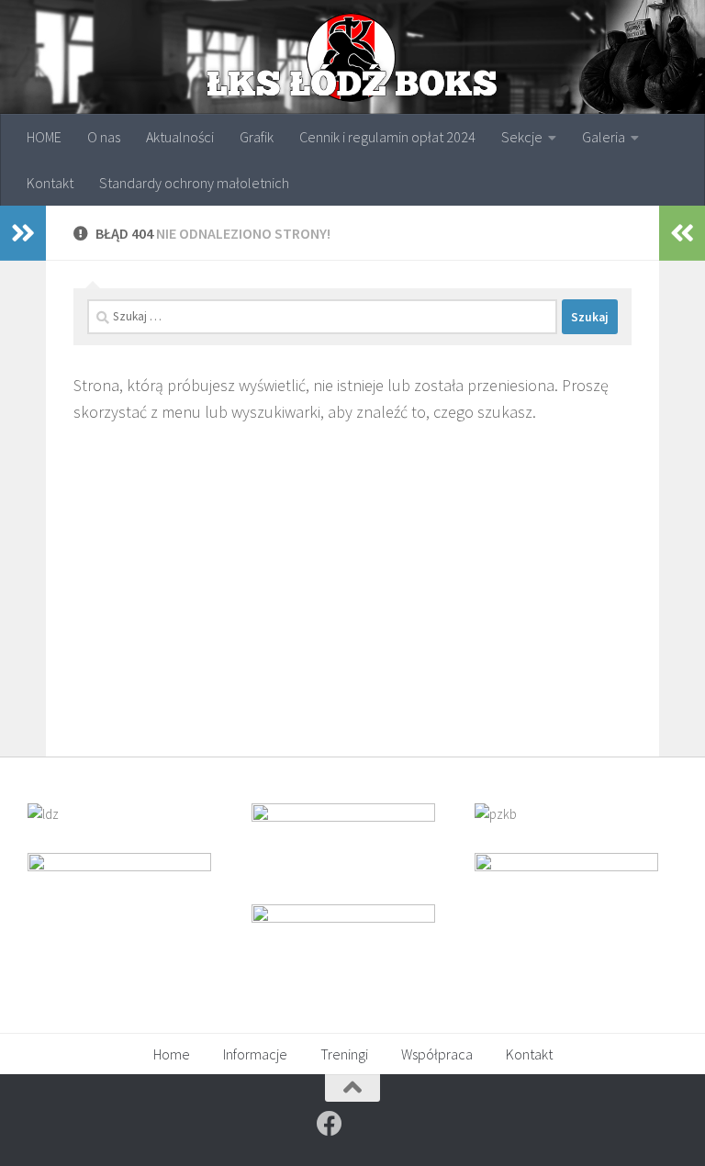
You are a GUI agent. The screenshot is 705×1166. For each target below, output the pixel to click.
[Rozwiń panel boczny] (23, 233)
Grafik (257, 137)
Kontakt (50, 183)
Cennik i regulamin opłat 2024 (387, 137)
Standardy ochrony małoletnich (194, 183)
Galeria (603, 137)
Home (171, 1054)
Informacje (255, 1054)
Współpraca (437, 1054)
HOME (44, 137)
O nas (103, 137)
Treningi (344, 1054)
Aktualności (180, 137)
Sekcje (522, 137)
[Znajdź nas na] (329, 1124)
